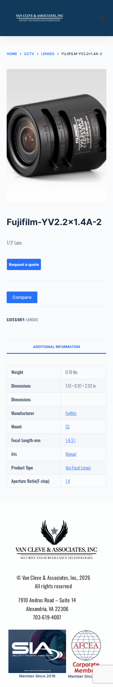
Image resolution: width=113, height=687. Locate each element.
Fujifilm (70, 413)
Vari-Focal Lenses (78, 467)
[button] (102, 18)
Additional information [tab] (56, 347)
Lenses (32, 319)
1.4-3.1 (70, 440)
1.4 (67, 481)
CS (67, 426)
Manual (70, 454)
